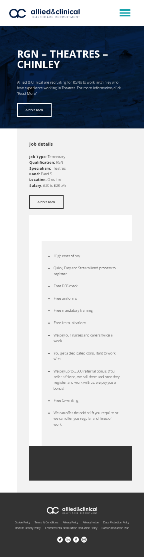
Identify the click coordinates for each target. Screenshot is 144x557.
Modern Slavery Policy (27, 528)
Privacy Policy (70, 522)
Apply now (34, 110)
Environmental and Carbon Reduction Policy (71, 528)
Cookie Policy (22, 522)
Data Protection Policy (116, 522)
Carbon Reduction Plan (115, 528)
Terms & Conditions (46, 522)
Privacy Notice (91, 522)
